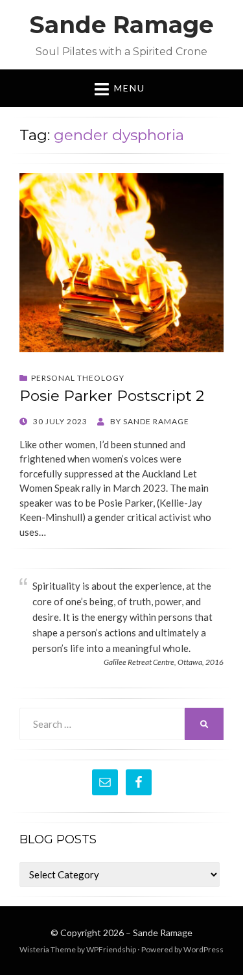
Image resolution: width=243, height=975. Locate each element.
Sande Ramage (121, 24)
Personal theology (77, 378)
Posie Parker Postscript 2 (111, 396)
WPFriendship (111, 949)
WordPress (203, 949)
